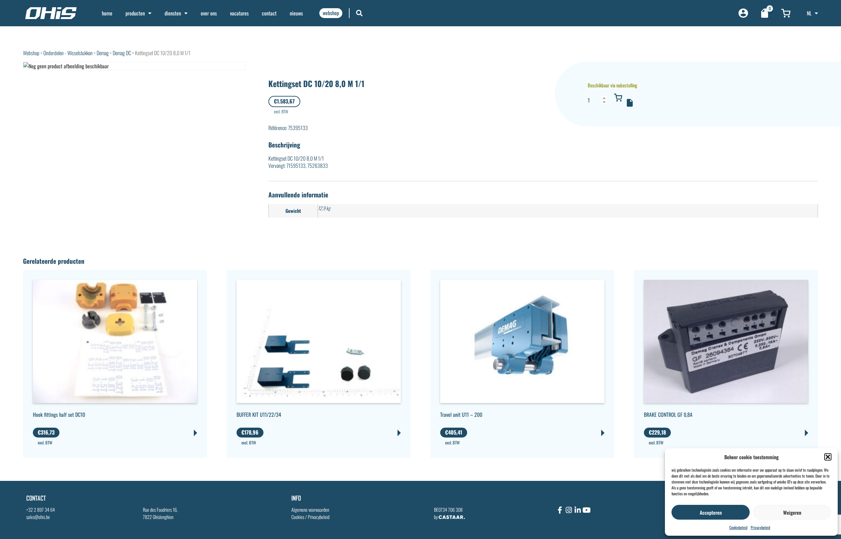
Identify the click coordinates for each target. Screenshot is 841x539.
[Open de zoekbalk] (359, 13)
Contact (269, 13)
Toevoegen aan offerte (630, 103)
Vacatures (239, 13)
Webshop (31, 53)
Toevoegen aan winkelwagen (618, 97)
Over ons (209, 13)
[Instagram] (568, 510)
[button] (828, 457)
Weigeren (792, 512)
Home (107, 13)
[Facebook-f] (559, 510)
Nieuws (296, 13)
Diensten (173, 13)
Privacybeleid (760, 527)
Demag (103, 53)
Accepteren (711, 512)
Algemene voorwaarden (310, 509)
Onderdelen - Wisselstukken (68, 53)
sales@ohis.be (38, 516)
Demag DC (122, 53)
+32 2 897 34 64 (40, 509)
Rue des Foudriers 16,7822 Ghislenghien (160, 513)
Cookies (297, 516)
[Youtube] (586, 510)
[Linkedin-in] (577, 510)
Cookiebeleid (738, 527)
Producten (135, 13)
